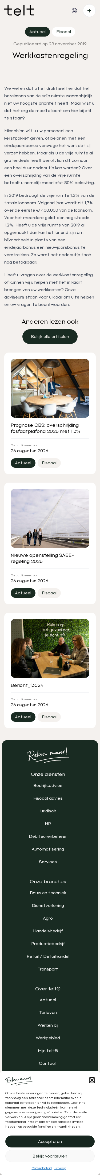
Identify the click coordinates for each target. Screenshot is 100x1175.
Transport (48, 969)
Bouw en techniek (48, 892)
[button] (92, 1080)
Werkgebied (48, 1037)
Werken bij (48, 1025)
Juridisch (47, 810)
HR (48, 823)
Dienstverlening (48, 905)
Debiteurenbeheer (48, 836)
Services (48, 861)
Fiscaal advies (48, 798)
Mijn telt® (48, 1050)
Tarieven (48, 1012)
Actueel (48, 999)
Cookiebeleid (42, 1168)
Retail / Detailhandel (48, 956)
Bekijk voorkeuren (50, 1156)
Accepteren (50, 1141)
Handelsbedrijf (48, 930)
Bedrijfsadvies (47, 785)
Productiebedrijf (48, 943)
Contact (48, 1063)
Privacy (60, 1168)
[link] (50, 336)
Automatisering (48, 849)
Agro (48, 918)
